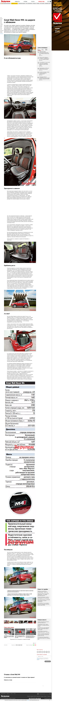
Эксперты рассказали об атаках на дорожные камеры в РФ (43, 622)
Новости (17, 1)
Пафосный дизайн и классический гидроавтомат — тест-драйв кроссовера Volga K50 (44, 53)
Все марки (1, 33)
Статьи (25, 1)
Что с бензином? (29, 3)
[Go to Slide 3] (16, 622)
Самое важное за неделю (42, 654)
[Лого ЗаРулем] (5, 1)
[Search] (50, 693)
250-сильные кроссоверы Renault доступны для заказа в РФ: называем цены (44, 638)
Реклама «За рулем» (47, 698)
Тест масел (42, 3)
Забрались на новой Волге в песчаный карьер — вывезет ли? (43, 592)
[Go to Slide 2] (11, 622)
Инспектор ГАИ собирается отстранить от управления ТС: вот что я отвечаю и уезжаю (44, 58)
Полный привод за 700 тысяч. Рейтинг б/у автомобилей (44, 69)
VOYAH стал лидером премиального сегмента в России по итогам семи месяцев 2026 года (43, 634)
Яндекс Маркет (44, 696)
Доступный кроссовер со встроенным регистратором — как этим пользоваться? (44, 600)
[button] (49, 700)
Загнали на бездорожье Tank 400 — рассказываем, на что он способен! (43, 598)
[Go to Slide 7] (35, 622)
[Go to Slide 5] (25, 622)
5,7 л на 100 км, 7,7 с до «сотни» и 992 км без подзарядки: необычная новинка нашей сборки (44, 64)
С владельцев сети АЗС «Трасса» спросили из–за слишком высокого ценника (43, 625)
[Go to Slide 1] (6, 622)
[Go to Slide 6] (30, 622)
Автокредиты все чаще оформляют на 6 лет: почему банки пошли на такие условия (43, 628)
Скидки (38, 3)
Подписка (49, 696)
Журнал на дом (14, 3)
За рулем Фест (3, 693)
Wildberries (38, 696)
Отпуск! (34, 3)
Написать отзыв (8, 680)
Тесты (32, 1)
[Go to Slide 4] (20, 622)
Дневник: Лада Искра (49, 3)
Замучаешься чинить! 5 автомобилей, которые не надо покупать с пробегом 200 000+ (44, 77)
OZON (35, 696)
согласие (38, 658)
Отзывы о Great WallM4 (12, 674)
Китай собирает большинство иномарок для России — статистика (43, 632)
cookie (28, 700)
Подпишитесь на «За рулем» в (20, 639)
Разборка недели (22, 3)
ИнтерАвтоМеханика (6, 3)
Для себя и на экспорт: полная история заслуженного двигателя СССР (44, 73)
